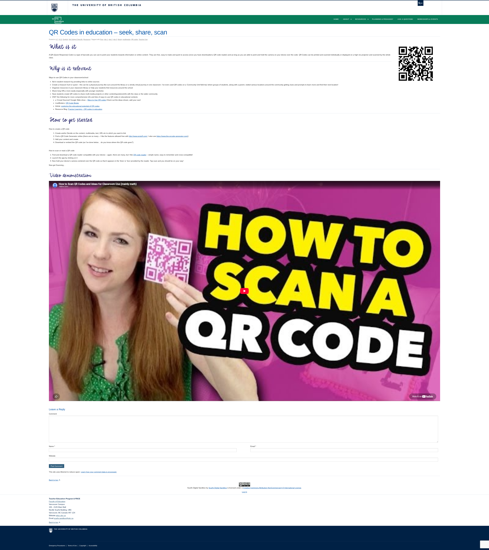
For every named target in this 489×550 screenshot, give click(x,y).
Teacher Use (143, 39)
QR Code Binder (72, 103)
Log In (244, 492)
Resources (360, 19)
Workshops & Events (427, 19)
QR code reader (139, 155)
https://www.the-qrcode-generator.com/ (172, 136)
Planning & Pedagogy (382, 19)
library (120, 39)
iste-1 (106, 39)
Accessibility (93, 546)
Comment (53, 414)
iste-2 (110, 39)
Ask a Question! (405, 19)
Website (52, 456)
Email (253, 446)
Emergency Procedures (57, 546)
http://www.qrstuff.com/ (138, 136)
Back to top (53, 480)
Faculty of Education (57, 501)
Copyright (82, 546)
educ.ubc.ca (61, 515)
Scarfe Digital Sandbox (218, 488)
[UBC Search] (420, 3)
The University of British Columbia (54, 7)
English (65, 39)
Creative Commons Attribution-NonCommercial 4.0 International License (272, 488)
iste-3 (115, 39)
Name (52, 446)
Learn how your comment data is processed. (99, 472)
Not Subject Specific (76, 39)
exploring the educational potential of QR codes (80, 106)
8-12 (60, 39)
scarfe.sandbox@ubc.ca (63, 518)
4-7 (57, 39)
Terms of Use (72, 546)
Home (336, 19)
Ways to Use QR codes (96, 100)
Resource (86, 39)
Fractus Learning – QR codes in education (85, 109)
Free (101, 39)
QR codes (134, 39)
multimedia (126, 39)
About (346, 19)
